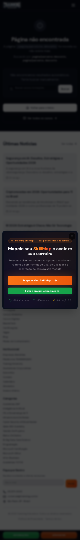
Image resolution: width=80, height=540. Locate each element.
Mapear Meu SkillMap (37, 280)
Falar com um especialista (42, 291)
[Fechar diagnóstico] (72, 236)
